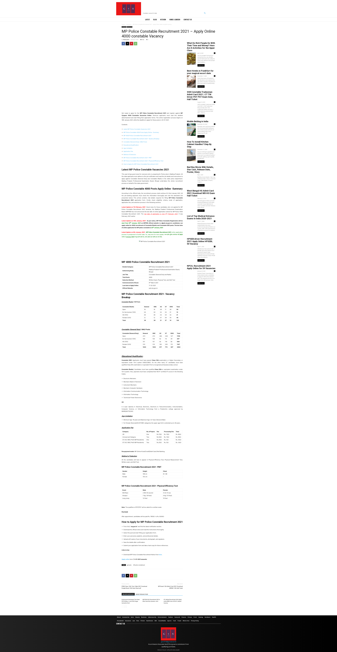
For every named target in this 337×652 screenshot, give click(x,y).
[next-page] (125, 606)
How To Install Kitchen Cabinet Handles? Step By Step (199, 144)
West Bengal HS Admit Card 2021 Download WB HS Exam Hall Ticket (201, 193)
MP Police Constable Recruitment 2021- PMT (137, 158)
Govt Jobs (128, 24)
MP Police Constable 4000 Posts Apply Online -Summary (141, 132)
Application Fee (128, 151)
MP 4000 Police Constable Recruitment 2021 (137, 135)
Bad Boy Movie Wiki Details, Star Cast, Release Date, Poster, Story (200, 169)
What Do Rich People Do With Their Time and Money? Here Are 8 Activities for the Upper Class (201, 47)
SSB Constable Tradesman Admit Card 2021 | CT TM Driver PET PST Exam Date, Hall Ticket (200, 96)
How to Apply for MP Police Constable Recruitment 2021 (140, 164)
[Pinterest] (131, 43)
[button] (205, 13)
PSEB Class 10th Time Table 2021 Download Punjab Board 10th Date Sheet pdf (134, 587)
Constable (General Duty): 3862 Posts (135, 142)
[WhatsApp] (135, 43)
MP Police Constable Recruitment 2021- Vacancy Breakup (141, 139)
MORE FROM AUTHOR (142, 594)
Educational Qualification (131, 145)
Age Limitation (127, 148)
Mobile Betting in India (197, 121)
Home (123, 24)
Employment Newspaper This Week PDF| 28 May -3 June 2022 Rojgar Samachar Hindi (131, 601)
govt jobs (129, 565)
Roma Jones (126, 39)
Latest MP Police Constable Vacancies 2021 (136, 129)
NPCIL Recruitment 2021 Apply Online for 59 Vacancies (201, 267)
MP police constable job (139, 565)
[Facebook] (123, 43)
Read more (201, 65)
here (160, 554)
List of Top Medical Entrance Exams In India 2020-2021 (200, 217)
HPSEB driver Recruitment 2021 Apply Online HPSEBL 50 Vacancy (200, 241)
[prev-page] (123, 606)
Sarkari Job (129, 27)
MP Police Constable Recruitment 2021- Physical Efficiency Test (143, 161)
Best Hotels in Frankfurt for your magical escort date (200, 72)
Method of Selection (129, 154)
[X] (127, 43)
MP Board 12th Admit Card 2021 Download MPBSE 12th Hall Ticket (170, 587)
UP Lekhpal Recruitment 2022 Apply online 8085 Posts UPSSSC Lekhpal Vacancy (173, 601)
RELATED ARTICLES (128, 594)
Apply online (125, 559)
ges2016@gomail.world (168, 642)
